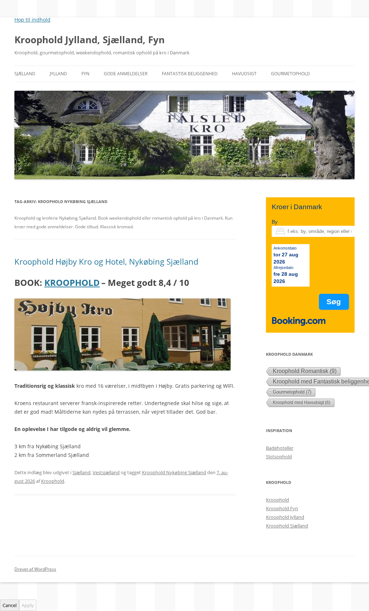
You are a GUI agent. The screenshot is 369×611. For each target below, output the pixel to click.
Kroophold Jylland (285, 517)
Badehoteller (279, 448)
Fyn (85, 74)
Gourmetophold (290, 74)
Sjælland (24, 74)
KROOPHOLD (72, 282)
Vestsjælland (106, 472)
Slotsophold (279, 456)
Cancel (10, 605)
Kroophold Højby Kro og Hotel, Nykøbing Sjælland (106, 261)
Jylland (58, 74)
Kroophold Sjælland (287, 525)
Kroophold (52, 481)
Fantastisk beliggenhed (190, 74)
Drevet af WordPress (35, 569)
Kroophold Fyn (282, 508)
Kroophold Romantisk (305, 371)
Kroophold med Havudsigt (301, 402)
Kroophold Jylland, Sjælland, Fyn (89, 39)
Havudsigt (244, 74)
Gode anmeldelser (125, 74)
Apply (28, 605)
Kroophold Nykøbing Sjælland (174, 472)
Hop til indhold (32, 19)
